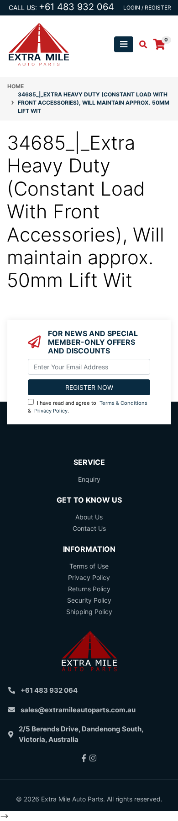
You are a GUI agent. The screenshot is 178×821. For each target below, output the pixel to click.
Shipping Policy (89, 611)
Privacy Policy (51, 411)
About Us (89, 517)
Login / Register (147, 7)
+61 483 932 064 (76, 6)
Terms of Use (89, 566)
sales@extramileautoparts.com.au (78, 709)
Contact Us (89, 528)
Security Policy (89, 600)
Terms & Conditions (123, 403)
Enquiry (89, 479)
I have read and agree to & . (87, 407)
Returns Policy (89, 589)
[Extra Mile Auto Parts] (39, 43)
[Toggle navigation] (123, 44)
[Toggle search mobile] (140, 44)
